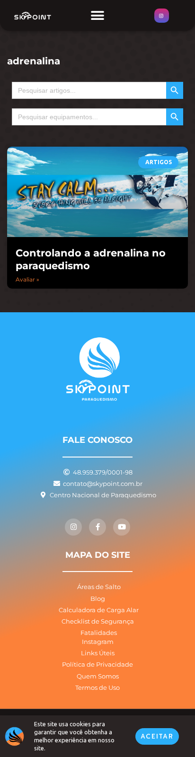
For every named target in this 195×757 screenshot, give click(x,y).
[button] (97, 15)
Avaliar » (27, 279)
